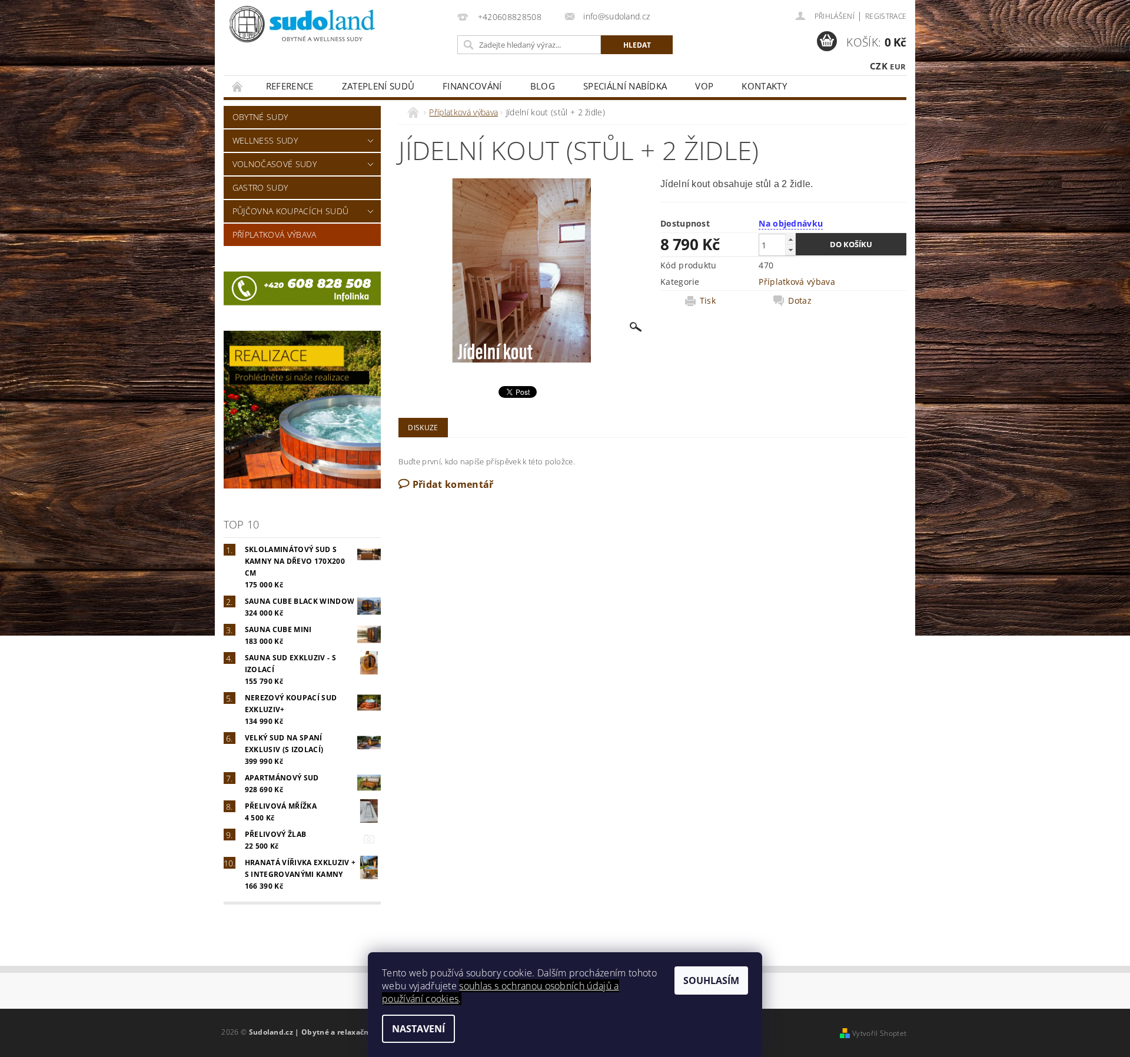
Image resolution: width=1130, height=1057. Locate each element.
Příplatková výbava (274, 234)
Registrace (885, 16)
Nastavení (418, 1028)
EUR (898, 66)
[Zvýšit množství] (790, 239)
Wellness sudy (265, 140)
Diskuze (423, 428)
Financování (472, 86)
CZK (879, 66)
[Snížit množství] (790, 249)
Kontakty (764, 86)
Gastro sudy (260, 187)
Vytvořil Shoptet (879, 1033)
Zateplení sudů (378, 86)
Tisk (708, 300)
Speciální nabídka (625, 86)
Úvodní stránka (238, 86)
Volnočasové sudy (274, 163)
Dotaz (800, 300)
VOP (704, 86)
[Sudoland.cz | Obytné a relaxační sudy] (303, 25)
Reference (290, 86)
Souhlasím (711, 980)
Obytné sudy (260, 116)
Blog (542, 86)
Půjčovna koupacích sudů (290, 211)
